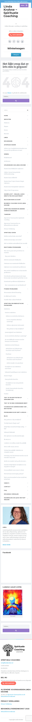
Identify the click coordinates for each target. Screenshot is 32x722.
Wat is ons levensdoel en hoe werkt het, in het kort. (15, 478)
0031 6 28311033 (17, 34)
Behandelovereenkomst (8, 711)
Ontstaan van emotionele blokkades (14, 263)
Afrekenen (7, 161)
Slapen (6, 126)
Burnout (6, 133)
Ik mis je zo (7, 439)
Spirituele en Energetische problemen (14, 304)
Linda (6, 137)
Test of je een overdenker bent (15, 403)
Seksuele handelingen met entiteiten (16, 372)
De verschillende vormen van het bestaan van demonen (14, 340)
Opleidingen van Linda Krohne (15, 165)
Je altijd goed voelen (10, 296)
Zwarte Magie (8, 376)
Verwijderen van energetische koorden (14, 384)
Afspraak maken (10, 144)
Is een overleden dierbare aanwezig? (14, 320)
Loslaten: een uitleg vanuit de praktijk (15, 443)
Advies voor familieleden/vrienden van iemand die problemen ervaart (15, 149)
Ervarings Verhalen (11, 494)
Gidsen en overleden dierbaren (15, 316)
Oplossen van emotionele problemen (15, 267)
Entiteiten (7, 309)
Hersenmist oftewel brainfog (12, 292)
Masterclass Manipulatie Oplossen (14, 187)
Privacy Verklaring (9, 229)
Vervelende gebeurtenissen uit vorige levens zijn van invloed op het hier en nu (15, 277)
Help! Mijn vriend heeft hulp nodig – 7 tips (15, 427)
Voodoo (6, 394)
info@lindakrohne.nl (7, 663)
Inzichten (7, 119)
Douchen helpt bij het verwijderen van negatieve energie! (15, 465)
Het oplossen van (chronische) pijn (14, 436)
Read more (6, 544)
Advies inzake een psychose (15, 363)
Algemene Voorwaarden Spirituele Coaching (14, 219)
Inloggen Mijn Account (12, 199)
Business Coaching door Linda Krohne (15, 204)
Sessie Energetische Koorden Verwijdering (14, 389)
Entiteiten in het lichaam (12, 345)
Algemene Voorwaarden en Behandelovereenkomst (12, 224)
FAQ (5, 490)
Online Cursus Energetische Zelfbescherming (12, 173)
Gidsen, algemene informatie (15, 325)
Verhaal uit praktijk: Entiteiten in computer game (13, 451)
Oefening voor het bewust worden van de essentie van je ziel (16, 456)
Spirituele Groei (10, 232)
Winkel (6, 154)
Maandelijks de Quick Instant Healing (14, 498)
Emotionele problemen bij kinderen (14, 281)
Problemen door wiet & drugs (15, 412)
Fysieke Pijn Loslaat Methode (12, 299)
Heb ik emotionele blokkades (12, 260)
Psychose (8, 354)
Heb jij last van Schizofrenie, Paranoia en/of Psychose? (14, 349)
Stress (6, 130)
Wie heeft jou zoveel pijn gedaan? (14, 474)
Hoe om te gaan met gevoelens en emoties (14, 251)
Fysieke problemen (11, 289)
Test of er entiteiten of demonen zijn (13, 398)
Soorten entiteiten (10, 312)
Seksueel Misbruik (9, 432)
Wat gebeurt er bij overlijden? (15, 329)
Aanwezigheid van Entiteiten (13, 332)
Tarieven (7, 214)
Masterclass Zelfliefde (10, 177)
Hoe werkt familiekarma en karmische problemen (15, 271)
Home (9, 93)
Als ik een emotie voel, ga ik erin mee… (15, 461)
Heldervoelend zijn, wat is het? (13, 236)
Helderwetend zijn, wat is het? (13, 240)
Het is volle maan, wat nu (11, 446)
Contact (7, 486)
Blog (6, 416)
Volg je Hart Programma (11, 190)
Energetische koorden (11, 379)
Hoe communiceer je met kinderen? (15, 285)
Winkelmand (8, 157)
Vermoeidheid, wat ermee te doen (14, 470)
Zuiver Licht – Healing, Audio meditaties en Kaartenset (14, 195)
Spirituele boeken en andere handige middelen (14, 209)
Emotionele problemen (12, 247)
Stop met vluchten (10, 256)
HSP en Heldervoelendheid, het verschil (15, 243)
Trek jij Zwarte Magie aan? (12, 423)
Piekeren (6, 123)
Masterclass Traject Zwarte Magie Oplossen (14, 182)
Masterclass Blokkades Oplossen (13, 168)
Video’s (6, 483)
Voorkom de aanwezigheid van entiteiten (15, 407)
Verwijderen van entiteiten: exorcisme (13, 367)
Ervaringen (8, 141)
